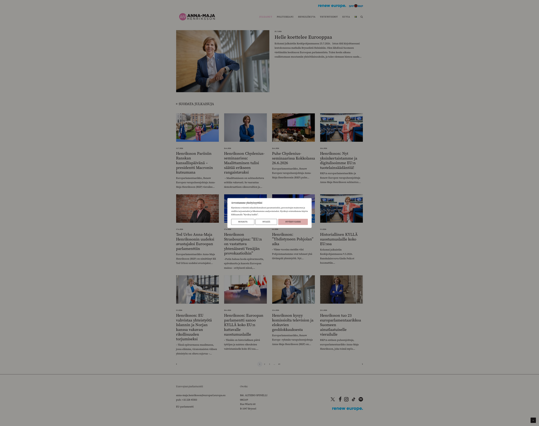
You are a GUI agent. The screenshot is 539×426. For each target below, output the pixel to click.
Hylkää (266, 221)
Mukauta (242, 221)
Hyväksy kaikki (293, 221)
